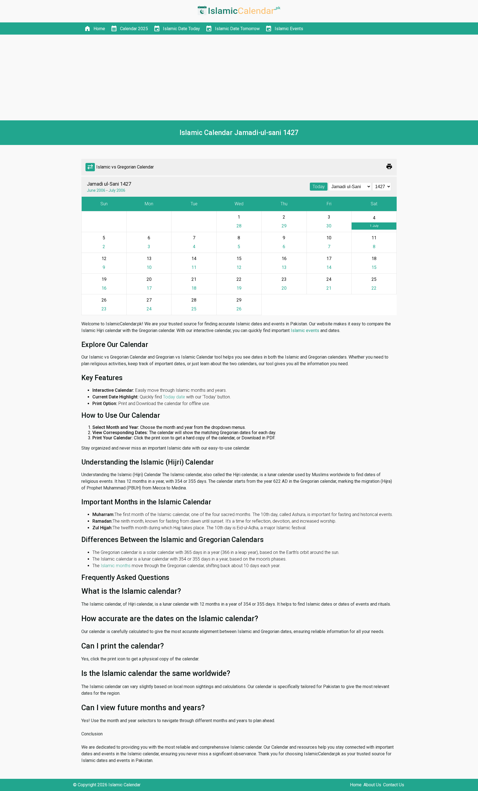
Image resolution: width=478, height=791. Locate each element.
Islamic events (305, 330)
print (389, 166)
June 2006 (96, 190)
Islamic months (116, 565)
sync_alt (90, 167)
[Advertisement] (239, 77)
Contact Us (393, 784)
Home (356, 784)
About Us (372, 784)
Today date (174, 397)
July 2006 (116, 190)
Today (319, 186)
